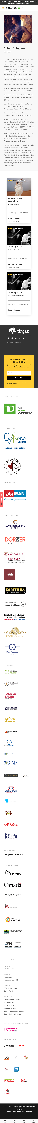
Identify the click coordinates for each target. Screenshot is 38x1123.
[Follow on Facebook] (8, 338)
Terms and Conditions (24, 1111)
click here (25, 3)
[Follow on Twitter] (15, 338)
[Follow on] (23, 338)
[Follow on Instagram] (12, 338)
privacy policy (12, 383)
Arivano (19, 1109)
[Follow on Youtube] (19, 338)
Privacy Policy (11, 1111)
